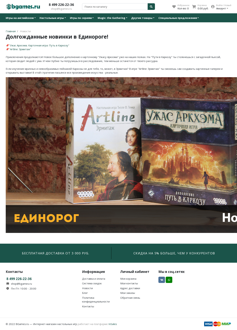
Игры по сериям (81, 18)
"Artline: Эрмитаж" (20, 49)
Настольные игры (52, 18)
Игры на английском (20, 18)
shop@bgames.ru (61, 8)
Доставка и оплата (93, 278)
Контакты (88, 306)
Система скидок (92, 283)
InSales (112, 324)
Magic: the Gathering (111, 18)
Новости (87, 288)
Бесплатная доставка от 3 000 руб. (55, 253)
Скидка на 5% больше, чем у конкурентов (174, 253)
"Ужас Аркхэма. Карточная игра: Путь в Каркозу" (39, 45)
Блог (85, 293)
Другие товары (141, 18)
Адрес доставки (130, 288)
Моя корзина (128, 278)
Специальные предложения (177, 18)
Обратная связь (130, 297)
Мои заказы (127, 293)
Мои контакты (129, 283)
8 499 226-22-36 (61, 4)
